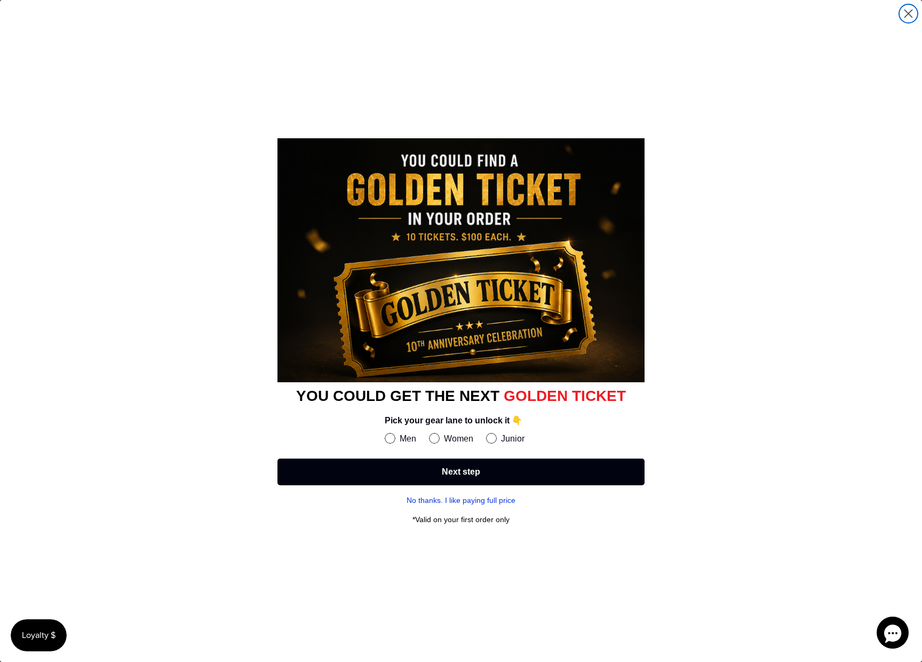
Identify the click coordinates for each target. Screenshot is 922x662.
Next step (461, 471)
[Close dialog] (908, 13)
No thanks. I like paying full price (461, 500)
